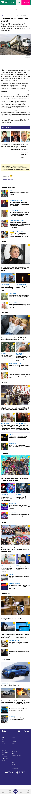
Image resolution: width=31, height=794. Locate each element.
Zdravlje (4, 746)
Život (3, 743)
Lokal (3, 760)
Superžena (5, 752)
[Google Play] (9, 772)
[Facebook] (19, 731)
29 (11, 175)
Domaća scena (4, 494)
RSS (13, 762)
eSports (4, 754)
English (3, 565)
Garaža (17, 699)
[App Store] (21, 772)
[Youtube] (28, 731)
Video (13, 737)
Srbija (3, 16)
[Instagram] (25, 731)
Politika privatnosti (17, 758)
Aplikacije (14, 760)
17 (6, 231)
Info (3, 737)
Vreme (13, 743)
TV (12, 739)
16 (28, 386)
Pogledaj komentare (8, 179)
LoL (2, 476)
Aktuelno (3, 353)
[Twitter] (22, 731)
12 (6, 293)
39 (6, 190)
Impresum (14, 753)
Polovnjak (3, 699)
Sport (3, 739)
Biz (3, 741)
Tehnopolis (5, 756)
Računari (18, 632)
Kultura (4, 750)
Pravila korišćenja (16, 755)
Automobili (5, 758)
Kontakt (14, 764)
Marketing (14, 751)
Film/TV (2, 406)
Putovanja (5, 748)
